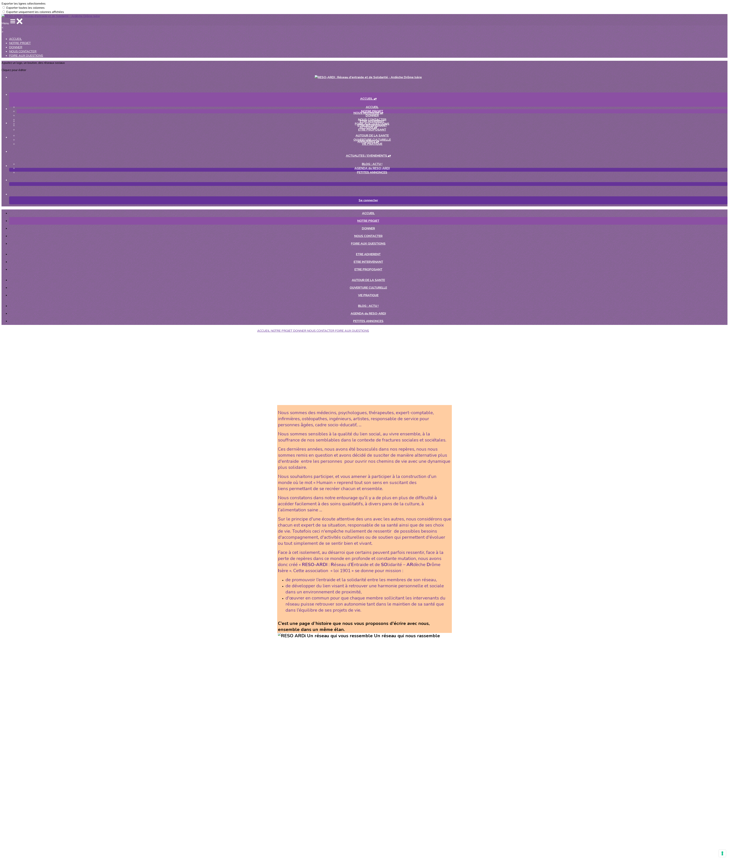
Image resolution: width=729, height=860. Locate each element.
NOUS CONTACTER (22, 51)
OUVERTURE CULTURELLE (368, 288)
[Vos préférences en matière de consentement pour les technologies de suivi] (722, 853)
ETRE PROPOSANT (372, 130)
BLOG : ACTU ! (372, 164)
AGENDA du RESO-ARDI (372, 168)
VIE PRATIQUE (372, 144)
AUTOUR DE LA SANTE (372, 135)
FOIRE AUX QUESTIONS (26, 56)
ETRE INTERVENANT (368, 262)
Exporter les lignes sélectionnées (24, 4)
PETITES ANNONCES (372, 172)
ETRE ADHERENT (372, 121)
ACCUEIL (15, 39)
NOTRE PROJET (20, 43)
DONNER (15, 47)
